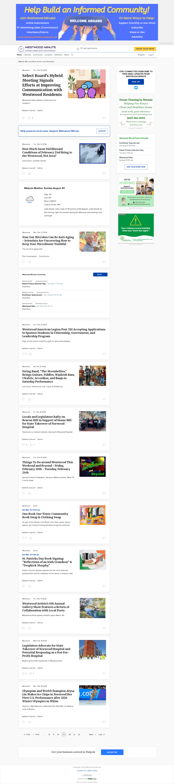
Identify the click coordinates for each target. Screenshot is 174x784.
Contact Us (81, 771)
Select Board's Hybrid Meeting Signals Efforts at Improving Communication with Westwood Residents (42, 85)
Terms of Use (82, 782)
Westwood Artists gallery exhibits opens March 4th (43, 615)
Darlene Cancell (29, 110)
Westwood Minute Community (34, 275)
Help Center (92, 771)
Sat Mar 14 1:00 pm (30, 555)
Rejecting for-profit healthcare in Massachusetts (42, 661)
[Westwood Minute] (37, 48)
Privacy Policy (93, 782)
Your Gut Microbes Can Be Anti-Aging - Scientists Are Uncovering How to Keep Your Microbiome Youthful (48, 240)
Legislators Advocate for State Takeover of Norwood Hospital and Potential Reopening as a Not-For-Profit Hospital (46, 651)
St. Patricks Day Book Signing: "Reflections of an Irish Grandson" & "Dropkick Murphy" (47, 562)
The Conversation (29, 256)
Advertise (58, 55)
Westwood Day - (37, 306)
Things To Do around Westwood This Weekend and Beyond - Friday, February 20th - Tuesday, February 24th (47, 467)
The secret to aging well (32, 249)
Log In (151, 55)
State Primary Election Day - (42, 284)
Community (38, 55)
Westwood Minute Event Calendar (134, 138)
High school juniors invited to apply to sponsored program (46, 341)
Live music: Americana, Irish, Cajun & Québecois (42, 387)
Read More (26, 287)
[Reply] (30, 173)
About (66, 55)
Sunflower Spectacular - (42, 295)
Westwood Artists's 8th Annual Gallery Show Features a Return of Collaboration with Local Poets (45, 607)
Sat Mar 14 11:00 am (31, 510)
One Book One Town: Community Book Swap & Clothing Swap (45, 515)
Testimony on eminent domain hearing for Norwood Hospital (47, 432)
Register (141, 55)
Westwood (26, 70)
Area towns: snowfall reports (34, 161)
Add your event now (136, 167)
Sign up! (136, 82)
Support (102, 131)
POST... (100, 275)
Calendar (27, 55)
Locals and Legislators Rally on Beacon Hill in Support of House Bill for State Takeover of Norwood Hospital (46, 422)
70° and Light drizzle (88, 48)
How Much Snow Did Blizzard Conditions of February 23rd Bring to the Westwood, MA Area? (47, 152)
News (19, 55)
